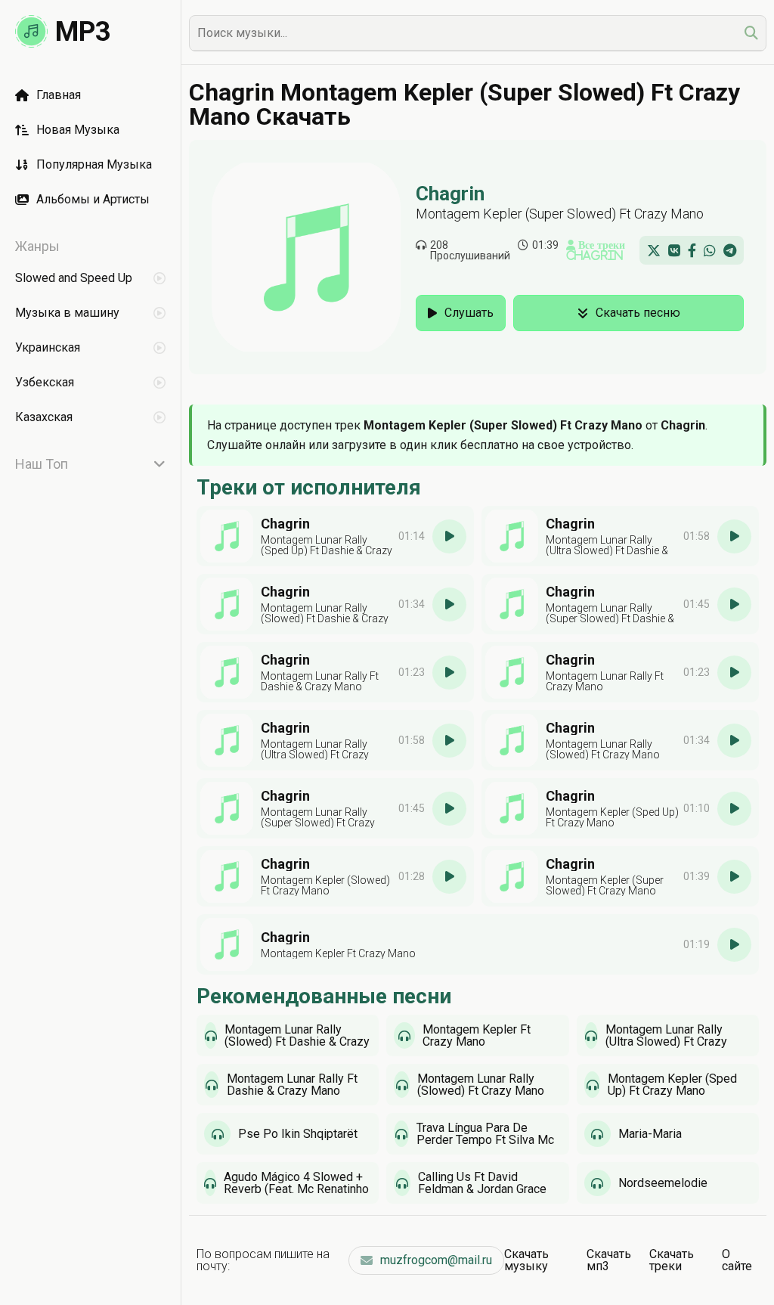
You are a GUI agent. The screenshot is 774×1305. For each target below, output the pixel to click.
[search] (751, 33)
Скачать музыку (526, 1260)
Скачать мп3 (609, 1260)
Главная (58, 95)
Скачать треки (671, 1260)
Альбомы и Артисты (93, 199)
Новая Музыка (77, 129)
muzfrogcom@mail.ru (436, 1260)
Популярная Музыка (94, 164)
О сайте (737, 1260)
